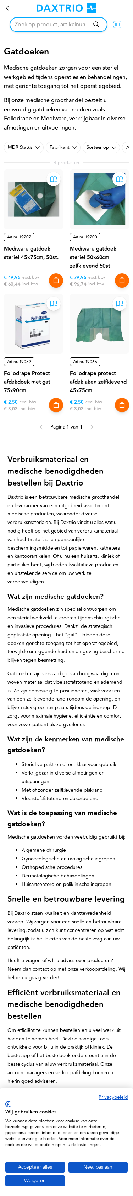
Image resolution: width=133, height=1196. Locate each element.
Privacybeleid (113, 1097)
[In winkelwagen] (56, 280)
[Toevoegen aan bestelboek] (53, 179)
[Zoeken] (96, 24)
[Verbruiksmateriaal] (8, 8)
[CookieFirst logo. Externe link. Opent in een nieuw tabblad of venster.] (8, 1104)
